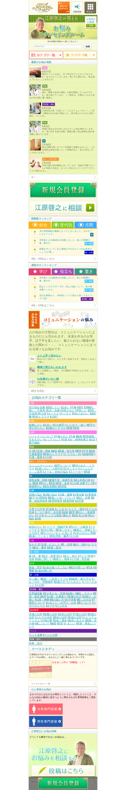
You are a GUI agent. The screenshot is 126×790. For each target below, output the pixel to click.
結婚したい (36, 424)
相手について (63, 465)
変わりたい (48, 533)
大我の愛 (46, 620)
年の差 (42, 413)
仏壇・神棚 (42, 599)
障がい (44, 483)
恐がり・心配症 (79, 526)
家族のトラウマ (53, 454)
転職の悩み (50, 494)
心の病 (84, 515)
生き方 (33, 544)
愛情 (78, 450)
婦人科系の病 (82, 480)
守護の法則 (80, 614)
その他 (48, 457)
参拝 (43, 596)
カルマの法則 (44, 617)
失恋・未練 (53, 410)
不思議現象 (35, 593)
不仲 (85, 450)
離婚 (79, 436)
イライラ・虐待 (75, 509)
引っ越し (34, 578)
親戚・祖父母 (67, 450)
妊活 (92, 439)
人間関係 (41, 497)
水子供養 (70, 599)
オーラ (51, 605)
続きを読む (38, 390)
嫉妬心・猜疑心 (83, 529)
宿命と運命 (60, 620)
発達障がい (35, 486)
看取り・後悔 (61, 559)
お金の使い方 (44, 570)
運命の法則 (60, 617)
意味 (76, 428)
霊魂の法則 (35, 614)
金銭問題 (88, 454)
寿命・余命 (63, 483)
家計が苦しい (78, 567)
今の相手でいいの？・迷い (69, 424)
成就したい (53, 407)
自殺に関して (44, 559)
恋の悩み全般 (37, 407)
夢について (85, 602)
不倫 (73, 407)
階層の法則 (50, 614)
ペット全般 (36, 634)
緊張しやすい (64, 529)
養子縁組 (34, 442)
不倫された (61, 436)
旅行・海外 (80, 544)
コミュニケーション (41, 465)
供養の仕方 (75, 596)
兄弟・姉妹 (43, 450)
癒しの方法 (84, 599)
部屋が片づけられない (68, 581)
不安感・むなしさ (49, 544)
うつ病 (91, 483)
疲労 (32, 497)
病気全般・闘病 (38, 480)
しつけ (40, 512)
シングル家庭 (54, 515)
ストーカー (76, 471)
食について (42, 623)
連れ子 (67, 515)
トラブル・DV (73, 454)
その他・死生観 (80, 559)
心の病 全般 (78, 483)
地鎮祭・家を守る (80, 578)
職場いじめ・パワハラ (62, 497)
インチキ (61, 605)
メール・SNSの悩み (56, 471)
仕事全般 (79, 494)
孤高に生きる (76, 620)
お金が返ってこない (56, 567)
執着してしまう (39, 536)
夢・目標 (67, 544)
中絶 (91, 555)
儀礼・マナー (84, 593)
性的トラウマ (41, 416)
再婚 (70, 428)
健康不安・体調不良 (61, 480)
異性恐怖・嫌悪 (59, 536)
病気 (75, 515)
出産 (38, 518)
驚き (88, 271)
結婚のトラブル (56, 428)
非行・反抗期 (53, 512)
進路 (65, 512)
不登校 (51, 509)
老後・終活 (54, 547)
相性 (80, 407)
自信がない (36, 526)
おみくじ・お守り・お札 (62, 602)
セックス (53, 413)
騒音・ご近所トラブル (54, 578)
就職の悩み (35, 494)
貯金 (90, 567)
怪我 (52, 483)
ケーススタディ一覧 (40, 684)
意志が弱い (48, 529)
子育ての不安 (37, 509)
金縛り (71, 593)
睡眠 (53, 623)
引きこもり (71, 468)
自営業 (80, 500)
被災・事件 (39, 547)
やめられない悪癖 (85, 533)
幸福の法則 (75, 617)
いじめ (60, 509)
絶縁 (87, 471)
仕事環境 (91, 494)
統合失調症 (50, 486)
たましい (69, 623)
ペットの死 (51, 634)
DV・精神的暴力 (78, 439)
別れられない (81, 413)
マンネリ (65, 413)
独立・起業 (83, 497)
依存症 (63, 486)
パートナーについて (41, 436)
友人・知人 (70, 555)
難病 (35, 483)
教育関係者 (55, 500)
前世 (60, 623)
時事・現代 (35, 643)
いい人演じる (64, 533)
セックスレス (52, 439)
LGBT (54, 416)
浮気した (81, 410)
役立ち (65, 271)
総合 (42, 225)
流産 (31, 559)
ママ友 (40, 515)
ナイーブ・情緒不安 (56, 526)
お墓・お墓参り (57, 596)
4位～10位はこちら (43, 258)
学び (42, 271)
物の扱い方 (57, 599)
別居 (64, 439)
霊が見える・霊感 (54, 593)
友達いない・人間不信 (49, 468)
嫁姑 (54, 450)
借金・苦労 (35, 567)
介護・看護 (35, 457)
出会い (66, 407)
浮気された (68, 410)
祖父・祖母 (49, 555)
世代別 (65, 225)
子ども (83, 555)
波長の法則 (65, 614)
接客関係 (69, 500)
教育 (72, 512)
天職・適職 (65, 494)
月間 (88, 225)
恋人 (60, 555)
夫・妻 (37, 555)
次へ (33, 177)
